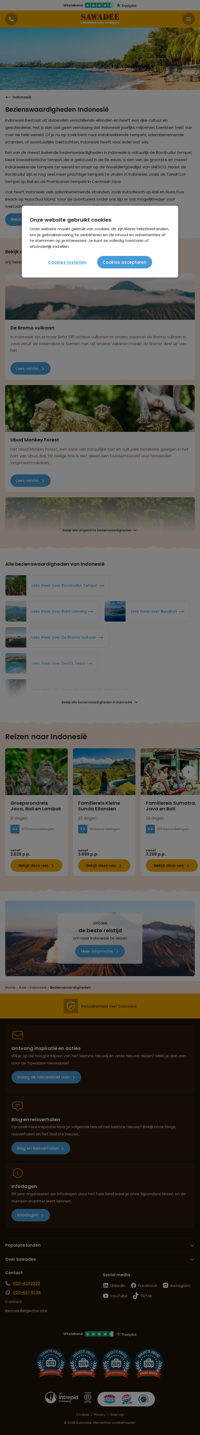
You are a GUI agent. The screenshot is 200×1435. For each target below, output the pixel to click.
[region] (100, 242)
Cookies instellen (67, 262)
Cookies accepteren (125, 262)
